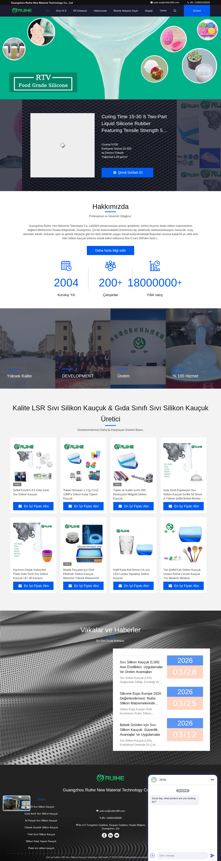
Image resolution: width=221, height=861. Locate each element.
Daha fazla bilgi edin (110, 250)
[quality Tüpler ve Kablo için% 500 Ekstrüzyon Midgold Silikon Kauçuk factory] (133, 463)
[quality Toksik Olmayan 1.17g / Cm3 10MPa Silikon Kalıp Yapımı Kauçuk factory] (83, 463)
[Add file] (152, 855)
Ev (47, 10)
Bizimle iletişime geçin (126, 10)
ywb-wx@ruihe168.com (167, 2)
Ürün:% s (61, 10)
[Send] (212, 855)
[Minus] (212, 780)
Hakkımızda (100, 10)
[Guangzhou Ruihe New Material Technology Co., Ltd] (22, 11)
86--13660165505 (200, 2)
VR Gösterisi (80, 10)
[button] (93, 98)
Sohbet (197, 10)
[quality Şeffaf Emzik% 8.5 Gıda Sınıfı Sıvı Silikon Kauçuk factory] (33, 463)
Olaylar (149, 10)
